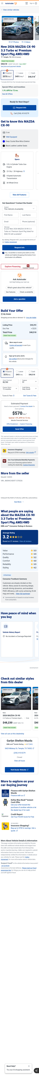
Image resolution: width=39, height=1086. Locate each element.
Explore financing (29, 465)
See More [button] (17, 502)
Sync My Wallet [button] (31, 317)
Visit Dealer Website (18, 770)
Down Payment (7, 380)
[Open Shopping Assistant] (36, 1070)
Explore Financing (12, 266)
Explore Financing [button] (26, 424)
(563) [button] (31, 744)
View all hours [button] (19, 761)
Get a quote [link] (30, 452)
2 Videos (27, 42)
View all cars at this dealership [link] (12, 734)
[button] (26, 3)
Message (6, 227)
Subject (6, 207)
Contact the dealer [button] (26, 406)
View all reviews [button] (25, 541)
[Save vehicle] (34, 18)
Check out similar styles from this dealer (17, 680)
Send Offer (19, 429)
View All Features (19, 195)
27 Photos (15, 42)
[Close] (29, 1066)
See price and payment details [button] (11, 66)
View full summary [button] (23, 594)
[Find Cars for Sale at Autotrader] (11, 3)
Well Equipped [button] (11, 137)
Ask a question (19, 299)
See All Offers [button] (7, 94)
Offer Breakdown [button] (12, 424)
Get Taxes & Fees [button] (29, 396)
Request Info (21, 108)
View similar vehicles (11, 10)
